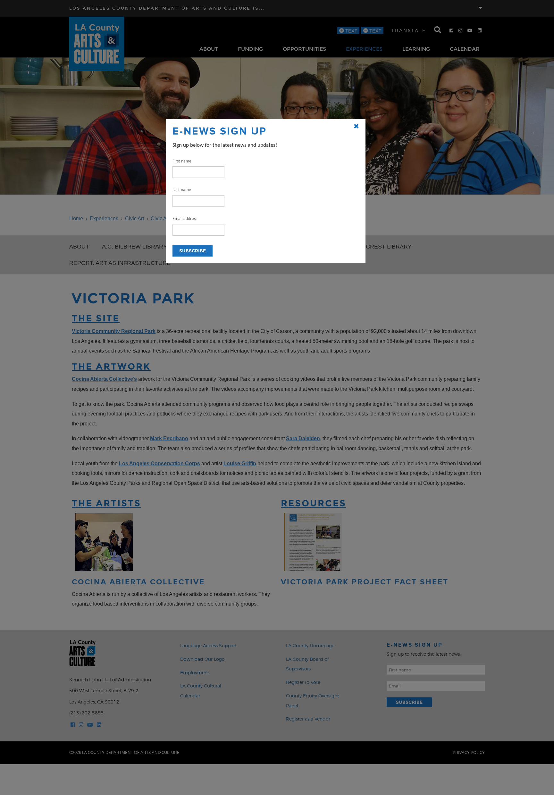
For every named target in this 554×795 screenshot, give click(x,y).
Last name (181, 190)
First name (181, 161)
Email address (184, 218)
